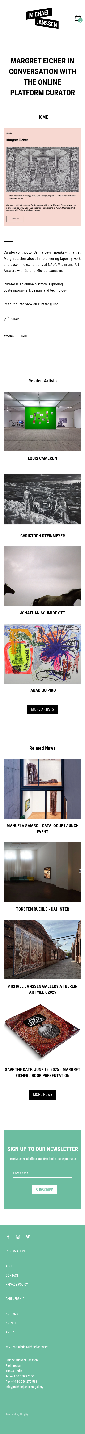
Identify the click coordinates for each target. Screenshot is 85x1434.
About (10, 1266)
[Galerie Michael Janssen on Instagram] (18, 1236)
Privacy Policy (17, 1284)
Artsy (10, 1332)
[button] (78, 18)
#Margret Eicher (16, 336)
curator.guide (48, 304)
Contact (12, 1275)
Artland (12, 1314)
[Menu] (7, 18)
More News (42, 1094)
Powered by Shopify (17, 1414)
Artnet (11, 1323)
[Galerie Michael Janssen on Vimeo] (27, 1236)
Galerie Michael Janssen (32, 1347)
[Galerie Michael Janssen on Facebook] (8, 1236)
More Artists (42, 709)
